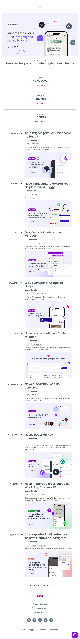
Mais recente (34, 585)
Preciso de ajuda (40, 604)
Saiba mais (40, 85)
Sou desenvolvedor (40, 608)
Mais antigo (46, 585)
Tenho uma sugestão (40, 612)
